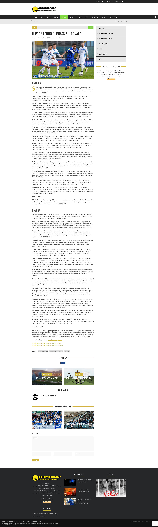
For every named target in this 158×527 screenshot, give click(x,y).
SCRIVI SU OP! (6, 11)
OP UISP (4, 43)
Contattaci (5, 14)
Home (3, 26)
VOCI (3, 30)
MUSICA (4, 36)
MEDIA (4, 46)
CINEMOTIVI (5, 53)
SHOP (3, 57)
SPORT (4, 40)
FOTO (3, 50)
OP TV (4, 33)
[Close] (2, 2)
